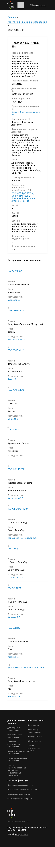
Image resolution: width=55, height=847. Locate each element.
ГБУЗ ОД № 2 (13, 628)
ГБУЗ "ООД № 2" (15, 350)
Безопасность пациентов (18, 794)
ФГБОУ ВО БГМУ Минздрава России (25, 667)
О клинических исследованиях (20, 785)
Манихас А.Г (13, 617)
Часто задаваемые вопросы (19, 799)
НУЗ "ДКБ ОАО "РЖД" (17, 509)
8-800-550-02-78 (35, 828)
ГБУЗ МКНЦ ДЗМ (15, 390)
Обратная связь (34, 741)
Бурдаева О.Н (14, 300)
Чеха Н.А (11, 379)
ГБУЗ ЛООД (13, 548)
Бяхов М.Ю (12, 419)
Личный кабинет (39, 5)
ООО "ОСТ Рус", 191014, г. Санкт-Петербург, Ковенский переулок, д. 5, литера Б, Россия (24, 197)
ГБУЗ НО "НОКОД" (16, 469)
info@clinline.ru (21, 834)
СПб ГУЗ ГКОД (14, 588)
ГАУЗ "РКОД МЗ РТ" (16, 310)
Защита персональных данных (34, 748)
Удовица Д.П (13, 657)
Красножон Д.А (15, 577)
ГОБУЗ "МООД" (14, 429)
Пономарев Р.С (15, 538)
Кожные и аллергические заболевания (14, 744)
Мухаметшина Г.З (16, 339)
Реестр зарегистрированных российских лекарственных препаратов (16, 770)
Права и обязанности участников (22, 789)
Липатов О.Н (13, 696)
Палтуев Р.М (30, 538)
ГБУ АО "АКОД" (14, 271)
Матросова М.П (15, 498)
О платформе (33, 725)
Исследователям (35, 737)
